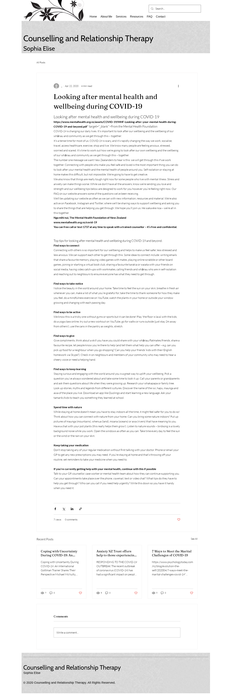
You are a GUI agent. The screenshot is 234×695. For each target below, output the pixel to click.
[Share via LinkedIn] (72, 508)
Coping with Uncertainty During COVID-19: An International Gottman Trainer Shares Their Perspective (59, 553)
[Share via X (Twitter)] (63, 508)
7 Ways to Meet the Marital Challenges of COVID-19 (172, 553)
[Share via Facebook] (55, 508)
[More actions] (178, 86)
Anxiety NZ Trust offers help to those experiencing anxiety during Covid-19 (116, 553)
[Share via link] (80, 508)
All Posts (40, 62)
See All (194, 538)
